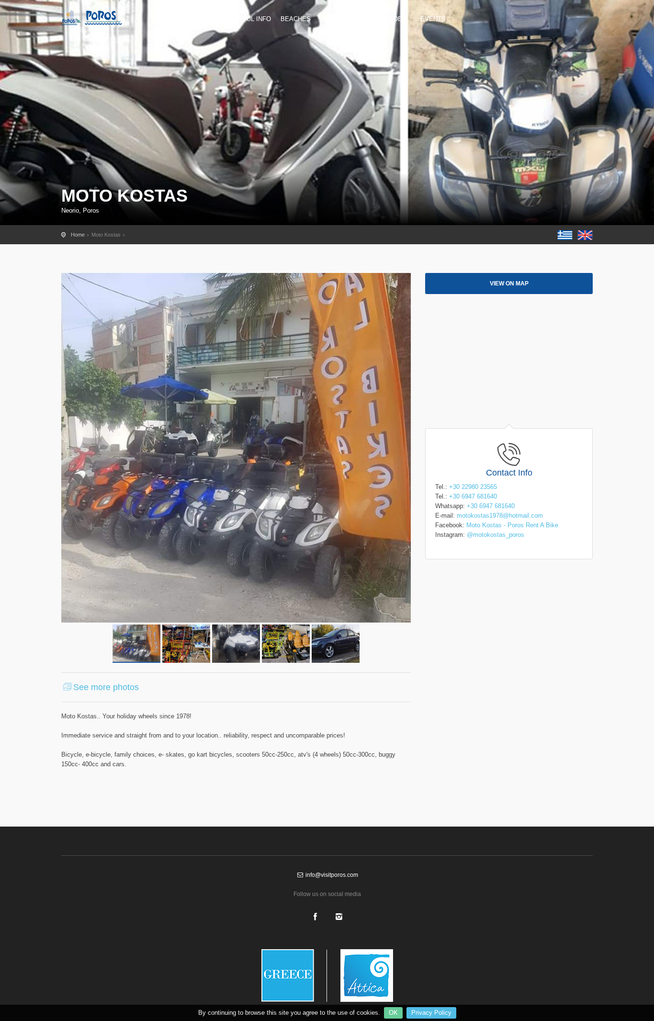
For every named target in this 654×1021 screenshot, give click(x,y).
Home (78, 235)
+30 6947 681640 (473, 496)
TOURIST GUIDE (377, 19)
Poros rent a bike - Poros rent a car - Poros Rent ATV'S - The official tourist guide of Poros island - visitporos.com (99, 18)
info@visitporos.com (331, 875)
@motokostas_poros (495, 534)
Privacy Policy (431, 1012)
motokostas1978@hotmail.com (500, 515)
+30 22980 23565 (473, 486)
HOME (211, 19)
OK (393, 1012)
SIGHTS (332, 19)
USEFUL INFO (250, 19)
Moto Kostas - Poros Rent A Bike (512, 525)
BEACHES (296, 19)
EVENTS (433, 19)
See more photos (106, 687)
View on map (509, 283)
